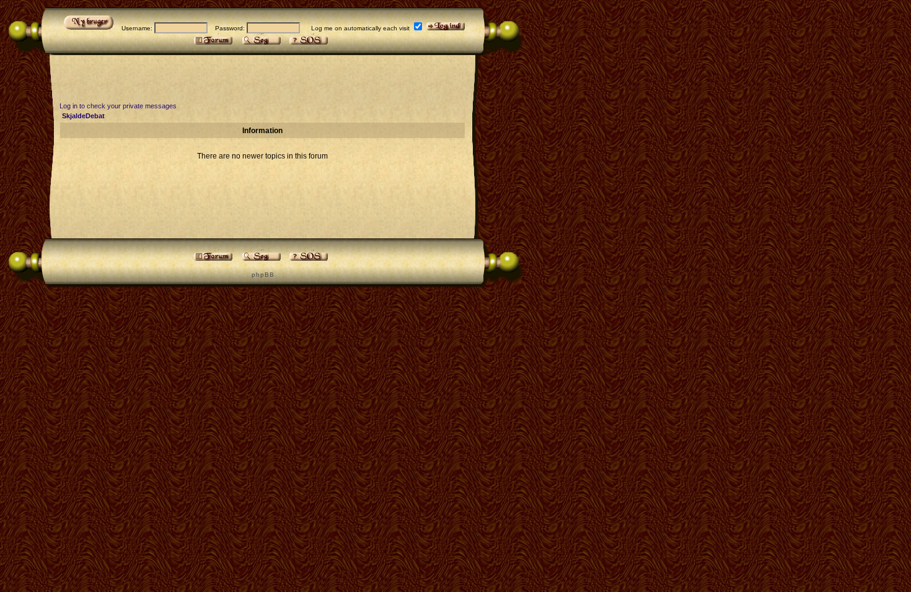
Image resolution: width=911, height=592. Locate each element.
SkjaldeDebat (83, 116)
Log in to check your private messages (118, 106)
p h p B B (262, 274)
